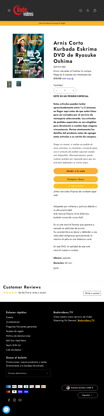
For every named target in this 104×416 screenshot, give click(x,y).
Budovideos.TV (63, 312)
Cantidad (58, 85)
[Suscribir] (47, 373)
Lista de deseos (13, 349)
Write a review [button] (92, 293)
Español (86, 395)
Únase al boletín (16, 357)
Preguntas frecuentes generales (21, 326)
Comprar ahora (75, 179)
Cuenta (9, 317)
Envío (56, 71)
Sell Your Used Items (16, 340)
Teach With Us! (13, 345)
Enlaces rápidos (16, 312)
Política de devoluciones (18, 336)
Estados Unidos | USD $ (82, 387)
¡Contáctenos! (13, 322)
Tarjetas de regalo (15, 331)
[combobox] (81, 11)
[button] (9, 10)
